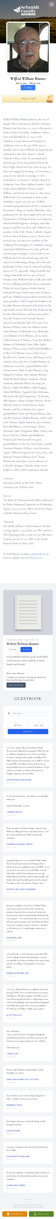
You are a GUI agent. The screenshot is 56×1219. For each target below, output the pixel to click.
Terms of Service (34, 1207)
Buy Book (26, 649)
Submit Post (28, 731)
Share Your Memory (16, 685)
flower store (36, 557)
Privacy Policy (21, 1207)
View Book (13, 649)
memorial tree (38, 554)
